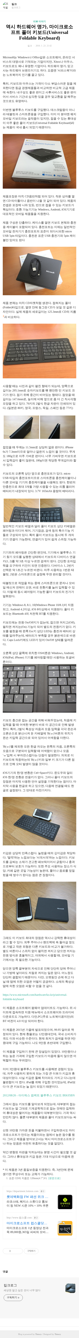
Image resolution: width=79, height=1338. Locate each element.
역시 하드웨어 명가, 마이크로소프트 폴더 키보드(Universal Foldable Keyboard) (39, 32)
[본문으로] (54, 1178)
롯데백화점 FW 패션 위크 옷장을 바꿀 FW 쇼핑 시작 (27, 1197)
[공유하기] (14, 1251)
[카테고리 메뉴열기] (72, 5)
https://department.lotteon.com (22, 1191)
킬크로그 (10, 1285)
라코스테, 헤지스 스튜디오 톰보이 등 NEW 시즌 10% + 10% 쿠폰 (28, 1203)
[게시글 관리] (18, 1251)
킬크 (14, 4)
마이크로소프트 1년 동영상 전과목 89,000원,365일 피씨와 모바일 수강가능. (28, 1230)
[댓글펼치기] (9, 1271)
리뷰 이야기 (39, 21)
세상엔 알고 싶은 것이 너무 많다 (22, 1290)
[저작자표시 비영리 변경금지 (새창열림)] (44, 1251)
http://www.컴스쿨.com (19, 1217)
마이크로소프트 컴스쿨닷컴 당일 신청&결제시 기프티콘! (28, 1223)
